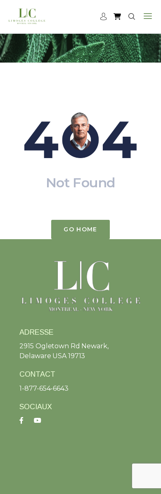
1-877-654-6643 (43, 388)
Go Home (80, 229)
